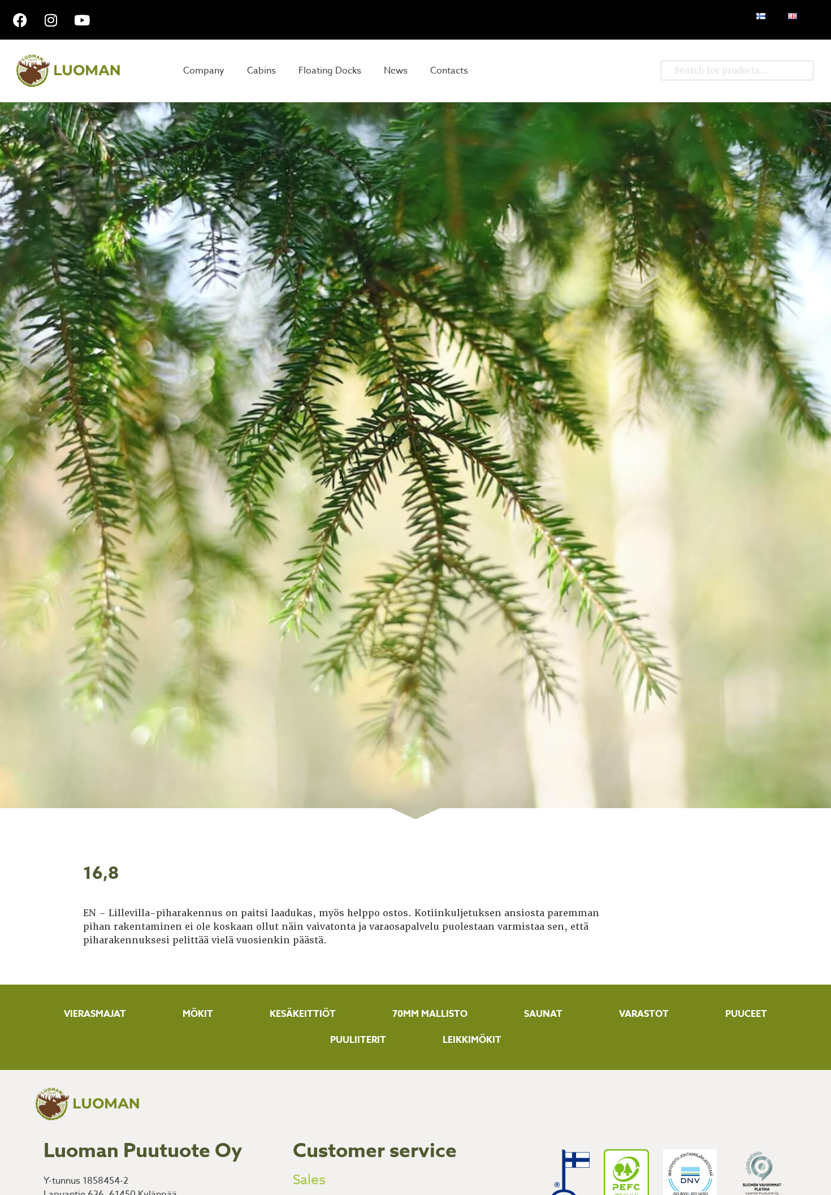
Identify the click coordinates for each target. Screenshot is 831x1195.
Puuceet (746, 1014)
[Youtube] (82, 20)
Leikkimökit (472, 1040)
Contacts (449, 70)
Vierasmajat (95, 1014)
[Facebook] (20, 20)
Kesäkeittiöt (303, 1014)
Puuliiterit (358, 1040)
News (396, 70)
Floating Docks (329, 70)
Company (203, 70)
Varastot (644, 1014)
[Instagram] (51, 20)
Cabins (261, 70)
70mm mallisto (430, 1014)
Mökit (198, 1014)
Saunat (543, 1014)
